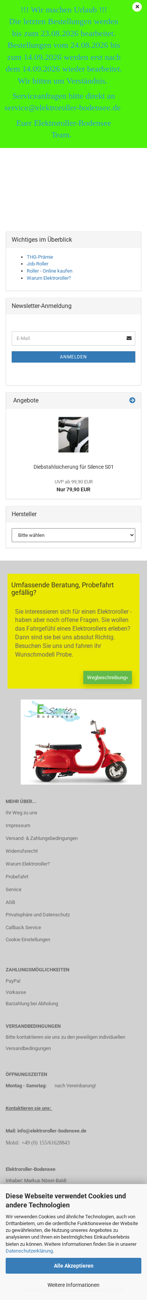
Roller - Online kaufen (49, 271)
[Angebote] (132, 400)
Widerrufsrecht (22, 851)
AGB (10, 902)
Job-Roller (37, 264)
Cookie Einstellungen (28, 939)
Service (13, 889)
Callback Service (23, 927)
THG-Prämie (40, 257)
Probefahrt (17, 876)
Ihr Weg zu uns (21, 812)
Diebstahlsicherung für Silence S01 (74, 467)
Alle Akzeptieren (73, 1266)
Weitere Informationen (73, 1285)
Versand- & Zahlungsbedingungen (42, 838)
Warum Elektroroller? (49, 278)
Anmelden (73, 357)
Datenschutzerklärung (29, 1251)
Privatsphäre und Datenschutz (38, 914)
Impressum (18, 825)
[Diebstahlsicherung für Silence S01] (73, 434)
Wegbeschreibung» (107, 677)
